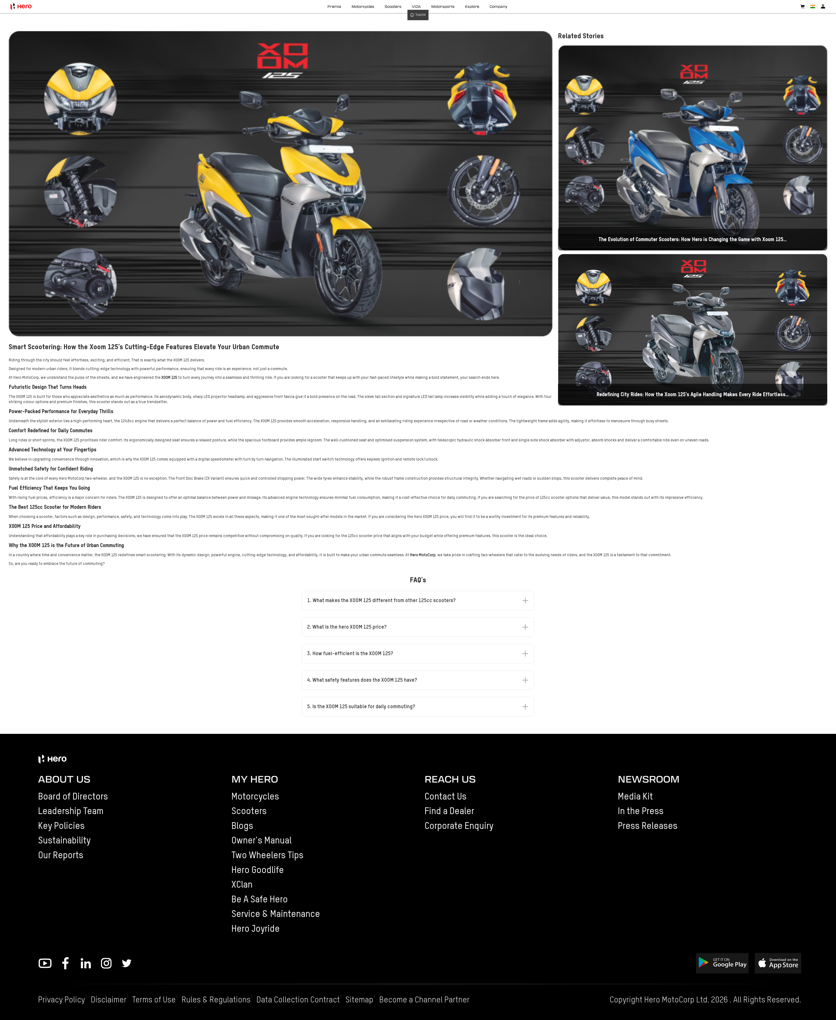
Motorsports (443, 6)
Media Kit (635, 797)
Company (498, 6)
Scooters (249, 811)
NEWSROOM (649, 778)
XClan (242, 885)
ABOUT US (64, 778)
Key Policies (61, 826)
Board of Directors (73, 797)
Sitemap (359, 1000)
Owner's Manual (261, 841)
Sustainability (64, 841)
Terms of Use (154, 1000)
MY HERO (254, 778)
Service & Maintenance (275, 914)
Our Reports (60, 855)
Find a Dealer (449, 811)
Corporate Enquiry (459, 826)
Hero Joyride (255, 929)
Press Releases (648, 826)
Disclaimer (108, 1000)
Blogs (242, 826)
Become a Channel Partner (424, 1000)
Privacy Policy (61, 1000)
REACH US (450, 778)
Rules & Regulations (216, 1000)
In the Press (641, 811)
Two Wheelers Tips (267, 855)
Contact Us (446, 797)
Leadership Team (70, 811)
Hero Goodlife (257, 870)
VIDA (416, 6)
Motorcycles (255, 797)
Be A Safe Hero (259, 900)
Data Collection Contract (298, 1000)
